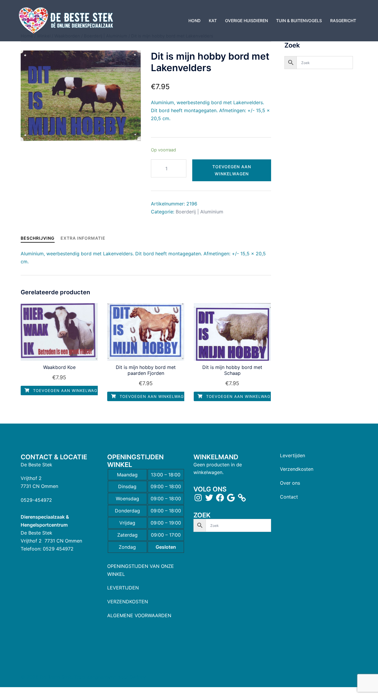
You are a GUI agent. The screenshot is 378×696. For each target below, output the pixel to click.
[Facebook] (220, 497)
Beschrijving (38, 238)
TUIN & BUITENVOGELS (299, 20)
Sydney (138, 677)
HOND (194, 20)
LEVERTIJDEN (123, 588)
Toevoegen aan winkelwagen (231, 170)
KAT (213, 20)
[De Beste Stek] (67, 20)
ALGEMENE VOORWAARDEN (139, 615)
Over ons (290, 483)
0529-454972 (36, 500)
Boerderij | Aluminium (199, 212)
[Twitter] (209, 497)
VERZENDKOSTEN (127, 601)
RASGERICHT (343, 20)
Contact (289, 497)
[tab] (38, 238)
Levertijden (292, 455)
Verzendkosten (296, 469)
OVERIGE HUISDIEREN (246, 20)
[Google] (231, 497)
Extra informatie (83, 238)
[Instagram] (198, 497)
